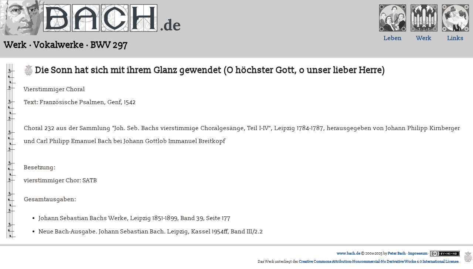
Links (456, 38)
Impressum (418, 253)
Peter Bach (397, 253)
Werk (424, 38)
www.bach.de (348, 253)
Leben (393, 38)
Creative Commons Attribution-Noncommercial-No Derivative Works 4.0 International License (379, 261)
